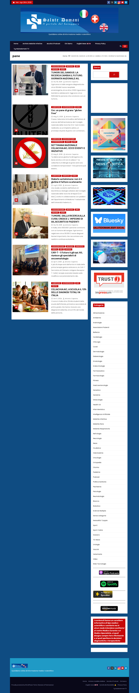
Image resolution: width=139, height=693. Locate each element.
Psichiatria (97, 487)
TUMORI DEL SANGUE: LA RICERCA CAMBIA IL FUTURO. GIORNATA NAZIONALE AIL (67, 75)
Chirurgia (96, 342)
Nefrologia (97, 433)
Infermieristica (99, 409)
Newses (40, 685)
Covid (95, 347)
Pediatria (54, 286)
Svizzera (96, 535)
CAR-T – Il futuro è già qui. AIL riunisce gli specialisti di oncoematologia (67, 255)
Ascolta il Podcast (53, 44)
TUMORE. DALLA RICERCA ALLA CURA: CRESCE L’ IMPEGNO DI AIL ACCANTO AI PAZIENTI (68, 218)
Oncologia (55, 69)
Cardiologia (97, 337)
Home (16, 44)
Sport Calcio (98, 530)
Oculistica (97, 448)
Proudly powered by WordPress (22, 685)
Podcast (96, 477)
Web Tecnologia (99, 564)
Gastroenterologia (68, 107)
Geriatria (96, 395)
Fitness (96, 380)
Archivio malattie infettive (32, 44)
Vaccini (96, 549)
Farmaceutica (79, 246)
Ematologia (70, 66)
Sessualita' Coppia (100, 520)
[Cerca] (114, 74)
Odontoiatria (98, 453)
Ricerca (63, 69)
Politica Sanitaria (99, 482)
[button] (120, 46)
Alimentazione (56, 107)
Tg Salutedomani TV (21, 49)
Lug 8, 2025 (57, 185)
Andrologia (97, 322)
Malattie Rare (98, 424)
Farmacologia (98, 376)
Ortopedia (97, 462)
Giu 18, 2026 (58, 82)
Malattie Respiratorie (101, 429)
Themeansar (49, 685)
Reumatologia (98, 496)
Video (95, 559)
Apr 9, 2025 (57, 262)
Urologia (96, 544)
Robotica (96, 506)
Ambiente (97, 318)
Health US (97, 404)
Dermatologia (98, 351)
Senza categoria (99, 515)
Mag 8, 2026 (58, 154)
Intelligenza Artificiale (101, 414)
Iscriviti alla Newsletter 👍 (108, 685)
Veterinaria (97, 554)
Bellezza (96, 332)
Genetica (68, 142)
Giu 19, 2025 (58, 225)
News (77, 66)
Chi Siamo (68, 44)
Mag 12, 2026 (58, 117)
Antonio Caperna (71, 82)
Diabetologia (66, 176)
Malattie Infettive (100, 419)
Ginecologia (97, 400)
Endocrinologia (99, 366)
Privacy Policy (100, 44)
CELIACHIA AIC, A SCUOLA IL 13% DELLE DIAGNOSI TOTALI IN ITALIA (68, 292)
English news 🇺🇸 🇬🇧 (84, 44)
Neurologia (97, 438)
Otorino (96, 467)
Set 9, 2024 (57, 299)
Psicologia (97, 491)
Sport (95, 525)
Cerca (97, 67)
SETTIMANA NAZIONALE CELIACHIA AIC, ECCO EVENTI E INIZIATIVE (68, 148)
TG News (96, 540)
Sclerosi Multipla (99, 511)
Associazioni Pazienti (58, 66)
